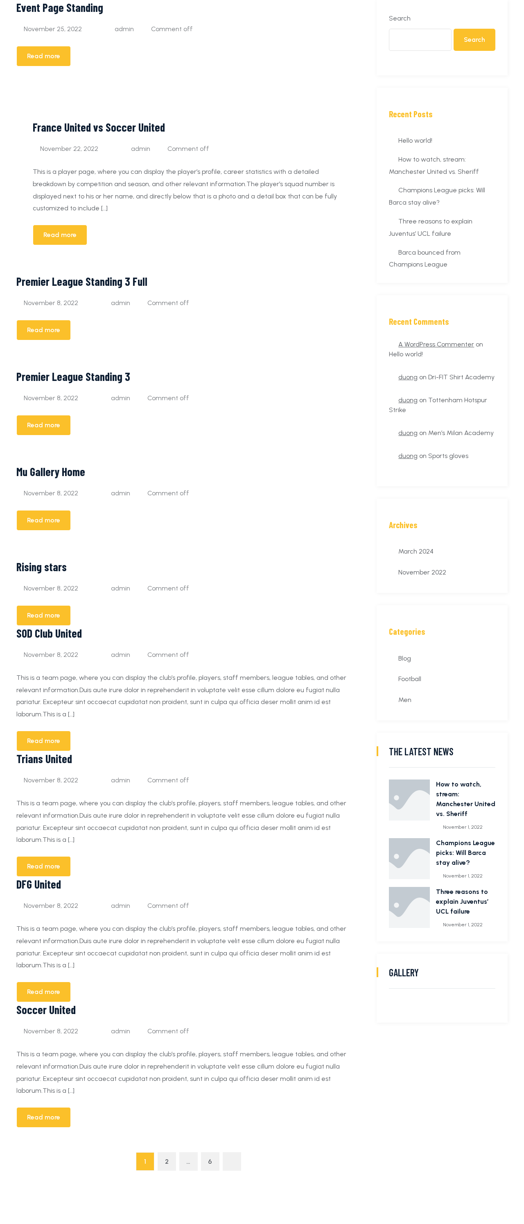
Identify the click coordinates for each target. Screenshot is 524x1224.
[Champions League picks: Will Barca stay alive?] (409, 858)
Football (409, 679)
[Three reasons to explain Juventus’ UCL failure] (409, 907)
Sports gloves (448, 456)
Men (404, 700)
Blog (404, 658)
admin (124, 29)
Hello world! (415, 140)
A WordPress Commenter (436, 344)
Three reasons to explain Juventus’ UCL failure (462, 901)
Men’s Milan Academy (461, 433)
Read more (43, 56)
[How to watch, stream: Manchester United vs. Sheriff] (409, 800)
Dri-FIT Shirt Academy (461, 377)
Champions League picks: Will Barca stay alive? (465, 852)
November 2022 (422, 572)
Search (400, 18)
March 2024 (416, 551)
